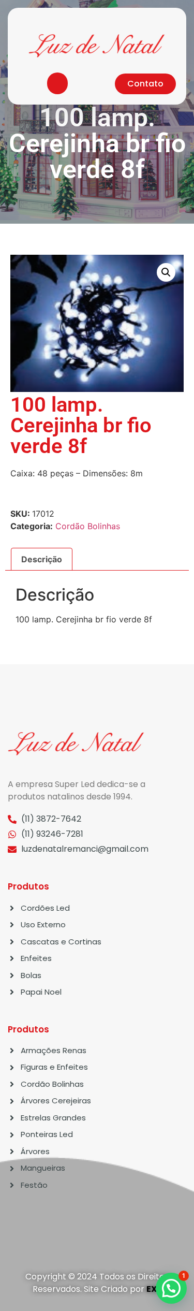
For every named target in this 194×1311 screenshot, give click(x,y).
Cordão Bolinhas (87, 526)
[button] (57, 83)
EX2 (154, 1289)
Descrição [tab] (41, 559)
